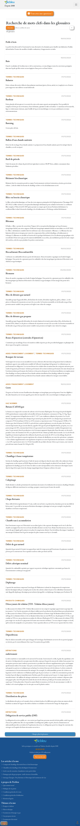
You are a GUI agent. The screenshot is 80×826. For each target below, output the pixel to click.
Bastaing (10, 123)
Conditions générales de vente (12, 792)
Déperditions (12, 634)
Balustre (9, 80)
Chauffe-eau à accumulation (18, 520)
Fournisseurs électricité (10, 819)
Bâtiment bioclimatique (17, 178)
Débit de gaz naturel (15, 544)
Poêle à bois (11, 42)
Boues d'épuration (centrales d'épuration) (24, 337)
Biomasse (10, 273)
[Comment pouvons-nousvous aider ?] (4, 823)
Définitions (11, 650)
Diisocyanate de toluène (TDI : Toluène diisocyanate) (30, 604)
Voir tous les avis (40, 757)
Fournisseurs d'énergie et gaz (12, 813)
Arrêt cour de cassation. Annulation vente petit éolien (19, 771)
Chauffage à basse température (19, 456)
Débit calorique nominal (17, 563)
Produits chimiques (15, 601)
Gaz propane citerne (9, 816)
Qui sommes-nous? (8, 785)
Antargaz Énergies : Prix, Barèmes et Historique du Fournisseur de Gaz (24, 778)
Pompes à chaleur (8, 806)
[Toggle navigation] (76, 5)
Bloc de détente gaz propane (18, 316)
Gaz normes (11, 403)
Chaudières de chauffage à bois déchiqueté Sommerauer (20, 768)
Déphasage (11, 582)
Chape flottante (13, 499)
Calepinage (11, 479)
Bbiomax (10, 221)
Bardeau (9, 99)
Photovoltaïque (8, 809)
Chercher (10, 28)
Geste (8, 387)
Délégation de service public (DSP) (21, 715)
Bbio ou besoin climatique (18, 197)
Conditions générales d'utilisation (13, 795)
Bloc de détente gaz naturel (18, 294)
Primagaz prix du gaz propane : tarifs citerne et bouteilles (20, 774)
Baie (8, 61)
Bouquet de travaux (14, 356)
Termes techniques (15, 77)
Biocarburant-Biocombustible (19, 251)
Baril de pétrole (13, 159)
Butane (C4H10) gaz (15, 406)
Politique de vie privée (9, 789)
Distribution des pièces (16, 696)
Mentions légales (8, 799)
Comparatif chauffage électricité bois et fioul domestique (20, 764)
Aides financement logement (20, 353)
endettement (11, 653)
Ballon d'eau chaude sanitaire (19, 139)
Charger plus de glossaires (40, 734)
